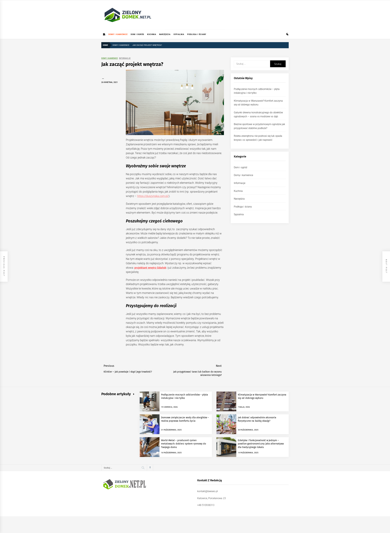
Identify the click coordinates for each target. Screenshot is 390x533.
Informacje (125, 58)
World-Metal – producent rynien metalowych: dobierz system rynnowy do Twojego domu (183, 444)
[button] (287, 34)
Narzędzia (164, 34)
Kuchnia (151, 34)
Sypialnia (179, 34)
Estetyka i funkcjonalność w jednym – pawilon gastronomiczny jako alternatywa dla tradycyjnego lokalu (261, 444)
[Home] (104, 34)
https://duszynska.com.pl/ (153, 196)
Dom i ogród (137, 34)
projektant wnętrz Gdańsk (150, 267)
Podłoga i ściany (196, 34)
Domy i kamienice (118, 34)
